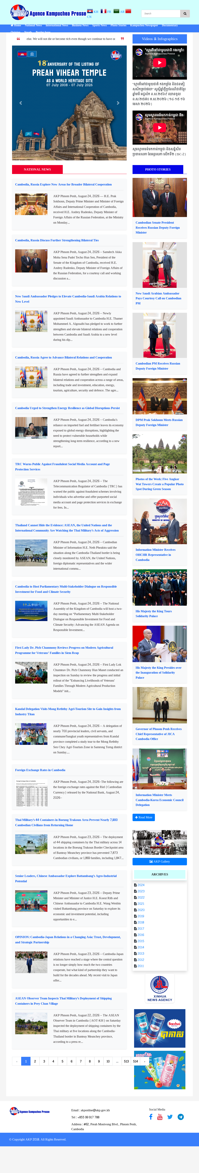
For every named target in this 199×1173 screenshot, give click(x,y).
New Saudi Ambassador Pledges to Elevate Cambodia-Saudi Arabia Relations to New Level (68, 299)
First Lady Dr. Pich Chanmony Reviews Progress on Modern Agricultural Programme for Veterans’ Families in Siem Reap (64, 650)
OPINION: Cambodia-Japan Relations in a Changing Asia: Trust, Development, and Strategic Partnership (68, 939)
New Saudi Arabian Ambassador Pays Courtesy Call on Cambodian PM (158, 298)
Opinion (15, 32)
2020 (141, 910)
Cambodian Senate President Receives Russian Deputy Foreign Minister (158, 227)
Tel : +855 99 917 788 (85, 1117)
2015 (140, 941)
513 (126, 1061)
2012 (140, 960)
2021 (140, 904)
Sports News (99, 25)
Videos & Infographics (160, 38)
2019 (140, 916)
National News (33, 25)
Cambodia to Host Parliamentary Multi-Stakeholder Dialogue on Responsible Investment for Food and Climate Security (66, 589)
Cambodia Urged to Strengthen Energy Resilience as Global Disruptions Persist (67, 408)
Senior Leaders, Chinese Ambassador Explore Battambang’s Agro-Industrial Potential (66, 878)
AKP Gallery (161, 861)
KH (96, 12)
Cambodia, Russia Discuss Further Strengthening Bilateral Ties (57, 240)
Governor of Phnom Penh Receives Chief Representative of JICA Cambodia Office (159, 734)
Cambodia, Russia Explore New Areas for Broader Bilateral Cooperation (63, 184)
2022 (141, 897)
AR (122, 12)
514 (135, 1061)
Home (17, 25)
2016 (140, 935)
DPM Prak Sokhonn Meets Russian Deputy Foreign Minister (159, 422)
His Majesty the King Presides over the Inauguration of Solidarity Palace (159, 672)
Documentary (170, 25)
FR (109, 12)
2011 (140, 966)
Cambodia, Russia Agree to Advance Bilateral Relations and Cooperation (63, 357)
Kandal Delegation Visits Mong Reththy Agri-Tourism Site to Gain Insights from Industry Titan (68, 711)
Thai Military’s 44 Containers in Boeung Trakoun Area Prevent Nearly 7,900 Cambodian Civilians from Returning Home (66, 822)
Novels (28, 32)
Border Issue (43, 32)
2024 (141, 885)
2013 (140, 953)
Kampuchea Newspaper (144, 25)
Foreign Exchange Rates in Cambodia (40, 770)
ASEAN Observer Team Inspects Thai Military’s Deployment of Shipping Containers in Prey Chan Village (63, 1001)
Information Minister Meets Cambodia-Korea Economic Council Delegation (159, 800)
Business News (80, 25)
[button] (20, 103)
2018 (140, 922)
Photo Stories (118, 25)
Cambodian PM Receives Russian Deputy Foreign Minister (158, 366)
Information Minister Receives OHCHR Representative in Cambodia (155, 554)
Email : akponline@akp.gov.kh (90, 1110)
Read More (145, 817)
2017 (140, 928)
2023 (141, 891)
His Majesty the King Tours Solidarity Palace (154, 613)
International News (57, 25)
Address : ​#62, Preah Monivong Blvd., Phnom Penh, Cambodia (104, 1126)
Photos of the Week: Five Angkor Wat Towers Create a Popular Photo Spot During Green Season (160, 484)
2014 (140, 947)
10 (108, 1061)
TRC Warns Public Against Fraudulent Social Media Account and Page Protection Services (62, 466)
